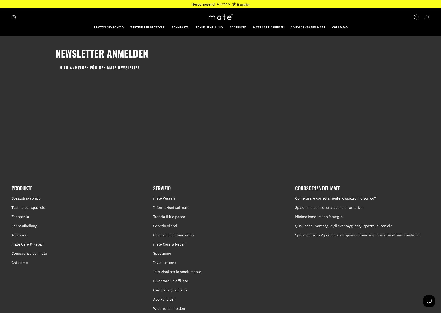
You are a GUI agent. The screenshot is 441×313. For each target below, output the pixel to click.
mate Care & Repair (27, 244)
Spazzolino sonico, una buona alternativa (329, 207)
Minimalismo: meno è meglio (319, 216)
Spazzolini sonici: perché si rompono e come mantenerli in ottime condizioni (358, 235)
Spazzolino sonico (26, 198)
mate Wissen (164, 198)
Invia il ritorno (164, 262)
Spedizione (162, 253)
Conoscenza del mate (29, 253)
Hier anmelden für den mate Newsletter (100, 67)
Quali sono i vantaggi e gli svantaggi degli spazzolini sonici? (343, 226)
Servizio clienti (165, 226)
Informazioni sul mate (171, 207)
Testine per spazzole (28, 207)
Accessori (19, 235)
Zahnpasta (20, 216)
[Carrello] (426, 17)
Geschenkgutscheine (170, 290)
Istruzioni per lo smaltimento (177, 271)
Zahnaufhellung (24, 226)
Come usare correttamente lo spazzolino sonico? (335, 198)
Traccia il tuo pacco (169, 216)
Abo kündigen (164, 299)
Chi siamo (19, 262)
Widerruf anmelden (169, 308)
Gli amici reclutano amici (173, 235)
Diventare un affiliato (170, 281)
